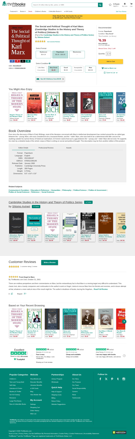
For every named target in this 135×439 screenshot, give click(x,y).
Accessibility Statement (91, 433)
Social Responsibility (79, 388)
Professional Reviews (46, 148)
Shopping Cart (35, 407)
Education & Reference (40, 190)
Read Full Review (101, 289)
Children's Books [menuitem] (40, 11)
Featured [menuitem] (13, 11)
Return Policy (55, 401)
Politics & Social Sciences (19, 192)
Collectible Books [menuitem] (54, 11)
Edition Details (23, 148)
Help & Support (56, 391)
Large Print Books (15, 401)
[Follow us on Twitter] (106, 378)
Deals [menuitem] (30, 11)
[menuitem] (116, 4)
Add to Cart (111, 61)
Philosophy (66, 190)
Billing (53, 398)
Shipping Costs (56, 395)
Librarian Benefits (36, 385)
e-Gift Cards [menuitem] (68, 11)
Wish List (33, 414)
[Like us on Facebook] (100, 378)
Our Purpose (76, 382)
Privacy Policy (23, 433)
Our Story (75, 379)
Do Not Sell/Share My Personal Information (43, 433)
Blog (31, 391)
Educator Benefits (36, 382)
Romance (12, 398)
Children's (12, 379)
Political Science (80, 190)
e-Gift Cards (34, 388)
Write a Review (49, 262)
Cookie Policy (63, 433)
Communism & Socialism (19, 190)
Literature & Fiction (15, 388)
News (74, 394)
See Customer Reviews (53, 41)
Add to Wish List (110, 68)
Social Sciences (48, 192)
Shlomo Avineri (43, 37)
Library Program (56, 379)
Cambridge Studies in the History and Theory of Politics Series (68, 35)
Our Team (75, 385)
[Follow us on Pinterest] (112, 378)
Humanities (55, 190)
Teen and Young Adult (16, 382)
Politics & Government (97, 190)
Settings (33, 404)
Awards (69, 148)
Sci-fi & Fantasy (14, 394)
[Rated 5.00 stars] (40, 41)
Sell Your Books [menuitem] (121, 11)
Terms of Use (13, 433)
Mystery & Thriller (15, 391)
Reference (35, 192)
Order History (34, 410)
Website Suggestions (58, 404)
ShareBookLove (35, 379)
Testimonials (76, 398)
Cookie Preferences (76, 433)
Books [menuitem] (22, 11)
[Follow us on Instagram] (123, 378)
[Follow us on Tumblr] (117, 378)
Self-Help (12, 385)
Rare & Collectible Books (17, 404)
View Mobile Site (35, 394)
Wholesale (54, 382)
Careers (75, 391)
